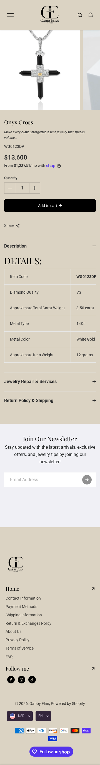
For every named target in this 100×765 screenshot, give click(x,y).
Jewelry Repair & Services (30, 381)
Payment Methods (21, 606)
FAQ (9, 656)
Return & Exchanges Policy (28, 623)
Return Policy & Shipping (28, 400)
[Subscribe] (87, 479)
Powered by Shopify (68, 703)
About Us (13, 631)
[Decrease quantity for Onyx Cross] (9, 188)
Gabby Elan (39, 703)
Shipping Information (24, 615)
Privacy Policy (17, 640)
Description (15, 246)
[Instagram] (21, 679)
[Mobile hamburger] (10, 15)
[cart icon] (90, 14)
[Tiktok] (32, 679)
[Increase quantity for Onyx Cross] (34, 188)
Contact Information (23, 598)
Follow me (17, 669)
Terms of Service (20, 648)
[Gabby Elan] (50, 15)
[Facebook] (11, 679)
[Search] (80, 14)
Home (12, 589)
